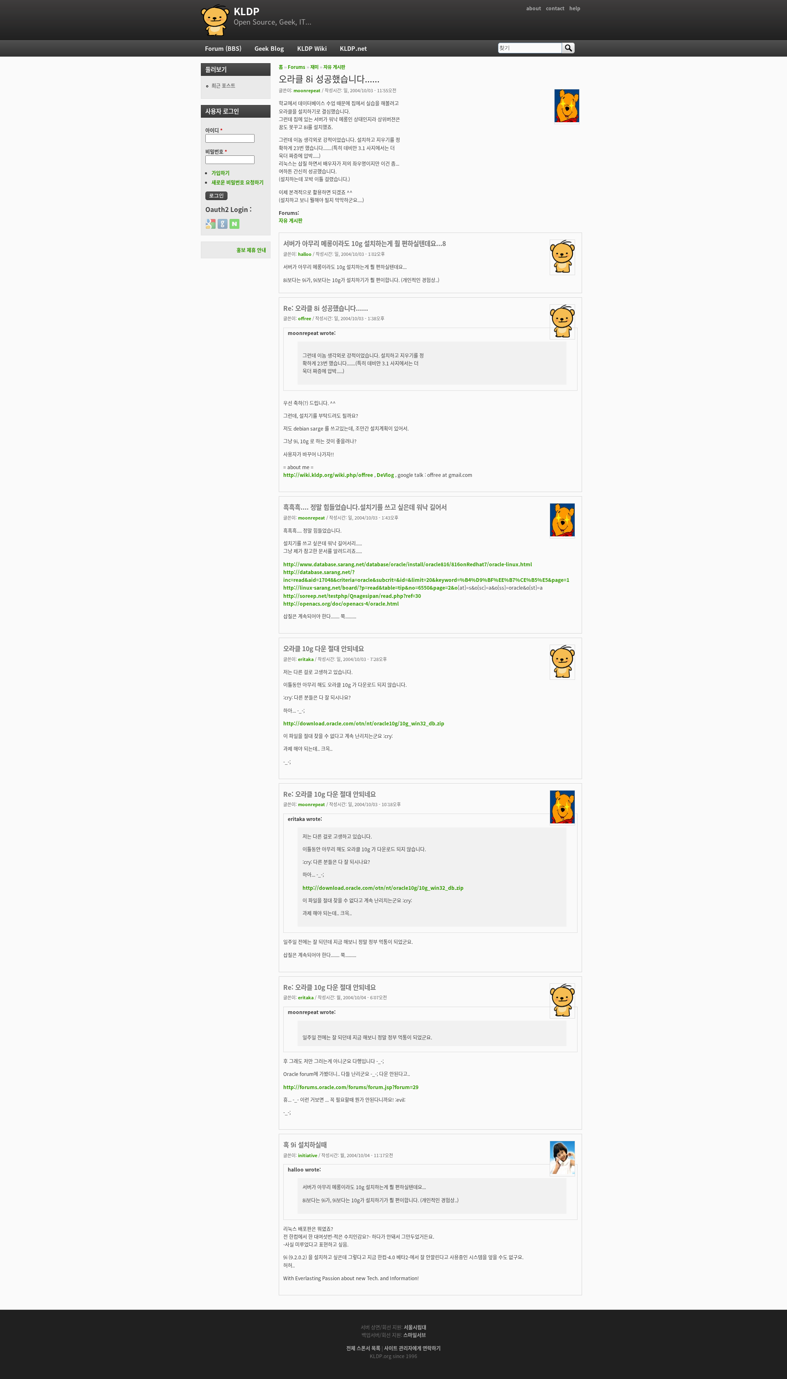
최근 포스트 (223, 85)
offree (304, 318)
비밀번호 (216, 151)
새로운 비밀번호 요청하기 (238, 182)
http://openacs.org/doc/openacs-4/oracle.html (341, 603)
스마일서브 (414, 1334)
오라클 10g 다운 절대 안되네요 (323, 648)
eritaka (306, 659)
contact (555, 8)
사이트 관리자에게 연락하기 (412, 1348)
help (574, 8)
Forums (296, 67)
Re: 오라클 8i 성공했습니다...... (325, 307)
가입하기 (221, 172)
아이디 (214, 130)
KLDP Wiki (312, 48)
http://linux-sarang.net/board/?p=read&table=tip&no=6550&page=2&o (370, 587)
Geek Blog (269, 48)
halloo (305, 254)
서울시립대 (415, 1327)
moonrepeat (307, 90)
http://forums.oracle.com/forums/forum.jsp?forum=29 (351, 1086)
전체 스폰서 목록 (363, 1348)
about (533, 8)
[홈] (215, 20)
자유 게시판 (334, 67)
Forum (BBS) (223, 48)
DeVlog (385, 474)
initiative (307, 1155)
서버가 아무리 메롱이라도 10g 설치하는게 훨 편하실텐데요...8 (364, 243)
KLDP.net (353, 48)
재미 (314, 67)
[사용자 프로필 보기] (567, 119)
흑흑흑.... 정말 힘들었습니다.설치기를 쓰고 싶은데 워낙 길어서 (365, 506)
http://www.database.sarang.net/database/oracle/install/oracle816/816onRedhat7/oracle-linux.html (407, 564)
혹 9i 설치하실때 (305, 1144)
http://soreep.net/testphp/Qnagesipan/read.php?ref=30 (352, 595)
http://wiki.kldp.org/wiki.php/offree (328, 474)
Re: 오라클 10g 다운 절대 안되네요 (329, 793)
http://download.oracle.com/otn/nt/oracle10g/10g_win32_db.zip (363, 723)
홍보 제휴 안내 (251, 249)
